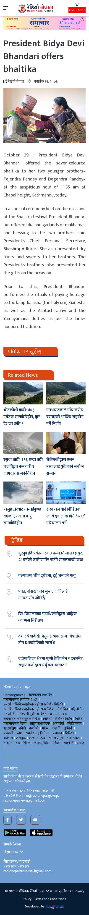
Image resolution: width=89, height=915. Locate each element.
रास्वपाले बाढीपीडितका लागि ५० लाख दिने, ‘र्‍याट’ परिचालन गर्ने (65, 516)
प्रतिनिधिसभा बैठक (14, 723)
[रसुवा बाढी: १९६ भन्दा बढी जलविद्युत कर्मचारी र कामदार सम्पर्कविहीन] (23, 443)
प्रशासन (57, 733)
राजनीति (68, 742)
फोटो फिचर (74, 723)
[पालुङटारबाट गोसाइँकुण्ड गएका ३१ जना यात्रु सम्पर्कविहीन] (23, 493)
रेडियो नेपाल (16, 81)
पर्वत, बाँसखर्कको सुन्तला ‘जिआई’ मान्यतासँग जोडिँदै (43, 594)
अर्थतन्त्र (8, 738)
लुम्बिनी (68, 728)
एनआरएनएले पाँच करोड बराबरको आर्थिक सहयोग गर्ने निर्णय (65, 417)
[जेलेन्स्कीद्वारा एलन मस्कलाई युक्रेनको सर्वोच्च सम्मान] (66, 443)
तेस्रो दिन (11, 714)
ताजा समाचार (11, 742)
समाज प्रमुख (55, 738)
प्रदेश (19, 733)
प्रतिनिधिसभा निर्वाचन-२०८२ (20, 699)
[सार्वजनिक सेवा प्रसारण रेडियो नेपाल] (36, 8)
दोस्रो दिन (62, 709)
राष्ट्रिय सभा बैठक (40, 723)
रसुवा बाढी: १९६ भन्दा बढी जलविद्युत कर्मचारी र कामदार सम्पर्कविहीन (23, 466)
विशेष (26, 742)
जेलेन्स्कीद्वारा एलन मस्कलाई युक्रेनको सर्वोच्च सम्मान (65, 466)
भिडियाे (47, 718)
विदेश (56, 742)
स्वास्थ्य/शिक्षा (41, 742)
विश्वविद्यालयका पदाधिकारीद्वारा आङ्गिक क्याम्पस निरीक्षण (47, 617)
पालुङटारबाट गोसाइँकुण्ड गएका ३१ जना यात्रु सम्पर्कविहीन (22, 516)
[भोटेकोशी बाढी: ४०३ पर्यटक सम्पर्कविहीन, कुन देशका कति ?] (23, 393)
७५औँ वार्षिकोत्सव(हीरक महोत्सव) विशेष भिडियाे (33, 704)
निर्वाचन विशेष (63, 718)
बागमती (8, 733)
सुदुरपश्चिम (9, 728)
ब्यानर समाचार (58, 714)
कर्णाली (34, 728)
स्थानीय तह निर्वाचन (38, 733)
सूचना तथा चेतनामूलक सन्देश (21, 718)
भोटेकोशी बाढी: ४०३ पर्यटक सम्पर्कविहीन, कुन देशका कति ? (21, 417)
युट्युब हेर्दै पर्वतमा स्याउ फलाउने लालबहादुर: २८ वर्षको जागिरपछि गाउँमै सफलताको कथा (50, 556)
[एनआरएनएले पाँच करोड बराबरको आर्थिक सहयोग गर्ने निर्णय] (66, 393)
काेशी (22, 728)
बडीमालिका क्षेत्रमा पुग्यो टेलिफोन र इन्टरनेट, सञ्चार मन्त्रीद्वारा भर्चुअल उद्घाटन (51, 662)
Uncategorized (14, 694)
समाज (80, 742)
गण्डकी (56, 728)
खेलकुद (21, 738)
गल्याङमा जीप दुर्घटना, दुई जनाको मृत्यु (47, 575)
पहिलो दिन (77, 709)
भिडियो (69, 733)
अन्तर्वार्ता (58, 723)
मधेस (45, 728)
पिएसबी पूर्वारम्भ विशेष (32, 714)
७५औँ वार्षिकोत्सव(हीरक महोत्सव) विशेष (28, 709)
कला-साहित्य (37, 738)
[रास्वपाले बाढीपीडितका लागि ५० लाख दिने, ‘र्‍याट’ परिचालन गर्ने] (66, 493)
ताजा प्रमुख (73, 738)
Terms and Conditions (50, 899)
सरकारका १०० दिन (40, 694)
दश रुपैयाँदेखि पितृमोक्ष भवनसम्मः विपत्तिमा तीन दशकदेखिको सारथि (49, 639)
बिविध (79, 718)
